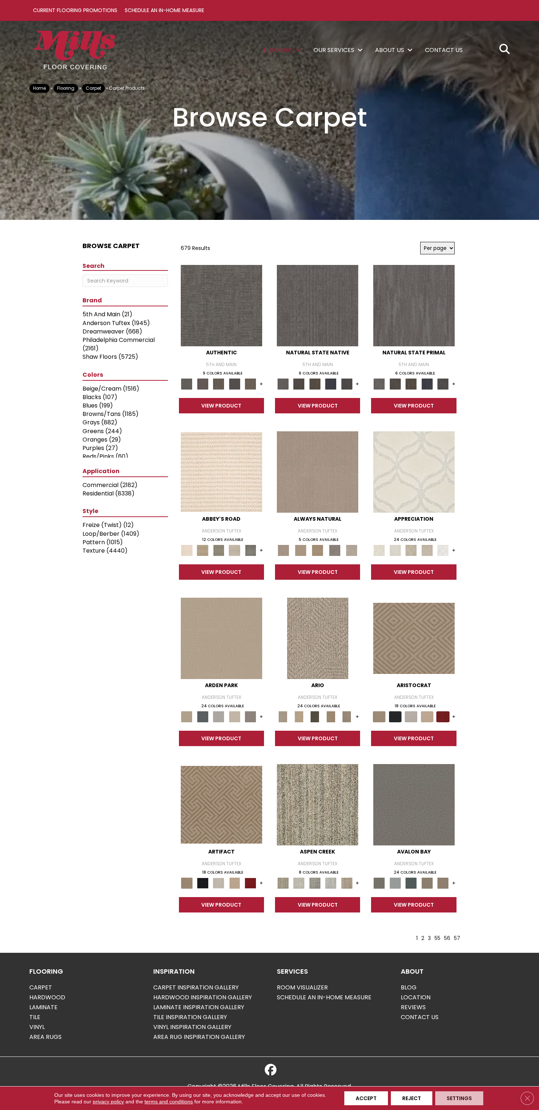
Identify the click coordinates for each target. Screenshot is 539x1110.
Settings (459, 1098)
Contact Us (420, 1017)
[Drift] (235, 716)
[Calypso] (395, 882)
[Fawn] (427, 550)
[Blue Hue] (202, 716)
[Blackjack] (395, 716)
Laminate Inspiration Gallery (198, 1007)
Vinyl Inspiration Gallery (192, 1027)
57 (457, 938)
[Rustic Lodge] (347, 882)
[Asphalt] (414, 804)
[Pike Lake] (315, 882)
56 (447, 938)
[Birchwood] (414, 638)
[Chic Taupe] (235, 550)
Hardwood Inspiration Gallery (202, 997)
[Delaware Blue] (250, 550)
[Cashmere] (427, 716)
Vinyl (37, 1027)
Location (415, 997)
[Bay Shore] (331, 716)
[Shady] (334, 550)
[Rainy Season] (331, 882)
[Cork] (300, 550)
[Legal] (235, 383)
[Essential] (298, 383)
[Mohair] (395, 550)
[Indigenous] (315, 383)
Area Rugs (45, 1037)
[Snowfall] (443, 550)
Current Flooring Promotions (75, 10)
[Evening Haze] (250, 716)
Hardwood (47, 997)
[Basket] (317, 471)
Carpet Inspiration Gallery (196, 987)
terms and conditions (168, 1102)
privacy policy (108, 1102)
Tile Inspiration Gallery (190, 1017)
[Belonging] (317, 305)
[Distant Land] (443, 882)
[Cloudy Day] (218, 716)
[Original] (347, 383)
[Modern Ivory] (298, 882)
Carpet (93, 88)
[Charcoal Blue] (411, 882)
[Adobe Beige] (317, 638)
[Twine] (351, 550)
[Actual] (221, 305)
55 (437, 938)
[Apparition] (315, 716)
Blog (409, 987)
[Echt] (202, 383)
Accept (366, 1098)
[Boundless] (218, 550)
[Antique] (298, 716)
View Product (221, 405)
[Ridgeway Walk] (411, 550)
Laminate (43, 1007)
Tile (34, 1017)
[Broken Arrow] (347, 716)
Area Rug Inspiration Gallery (199, 1037)
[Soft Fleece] (414, 471)
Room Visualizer (302, 987)
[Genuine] (218, 383)
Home (39, 88)
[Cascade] (411, 716)
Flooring (65, 88)
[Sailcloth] (317, 550)
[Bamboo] (202, 550)
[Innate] (331, 383)
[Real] (250, 383)
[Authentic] (221, 638)
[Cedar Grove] (317, 804)
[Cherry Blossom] (443, 716)
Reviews (413, 1007)
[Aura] (221, 471)
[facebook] (270, 1070)
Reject (411, 1098)
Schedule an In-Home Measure (164, 10)
